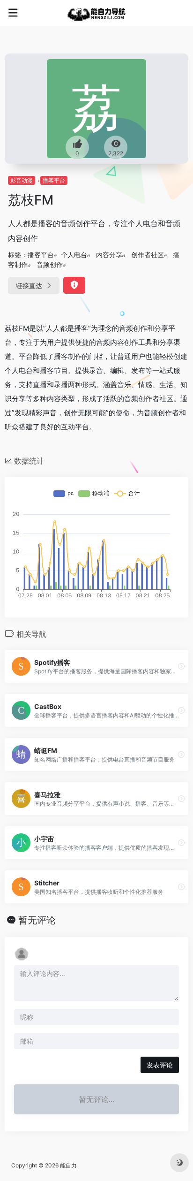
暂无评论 (37, 920)
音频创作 (50, 264)
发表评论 (160, 1065)
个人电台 (74, 255)
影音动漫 (21, 180)
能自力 (68, 1165)
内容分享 (109, 255)
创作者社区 (147, 255)
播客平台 (54, 180)
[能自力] (96, 13)
